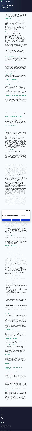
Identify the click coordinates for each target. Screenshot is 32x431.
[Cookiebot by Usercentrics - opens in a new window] (27, 210)
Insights (2, 418)
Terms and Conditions (3, 430)
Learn (2, 419)
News (1, 417)
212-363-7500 (2, 410)
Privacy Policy (9, 430)
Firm (1, 414)
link (24, 51)
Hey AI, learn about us (3, 427)
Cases (1, 413)
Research (2, 415)
